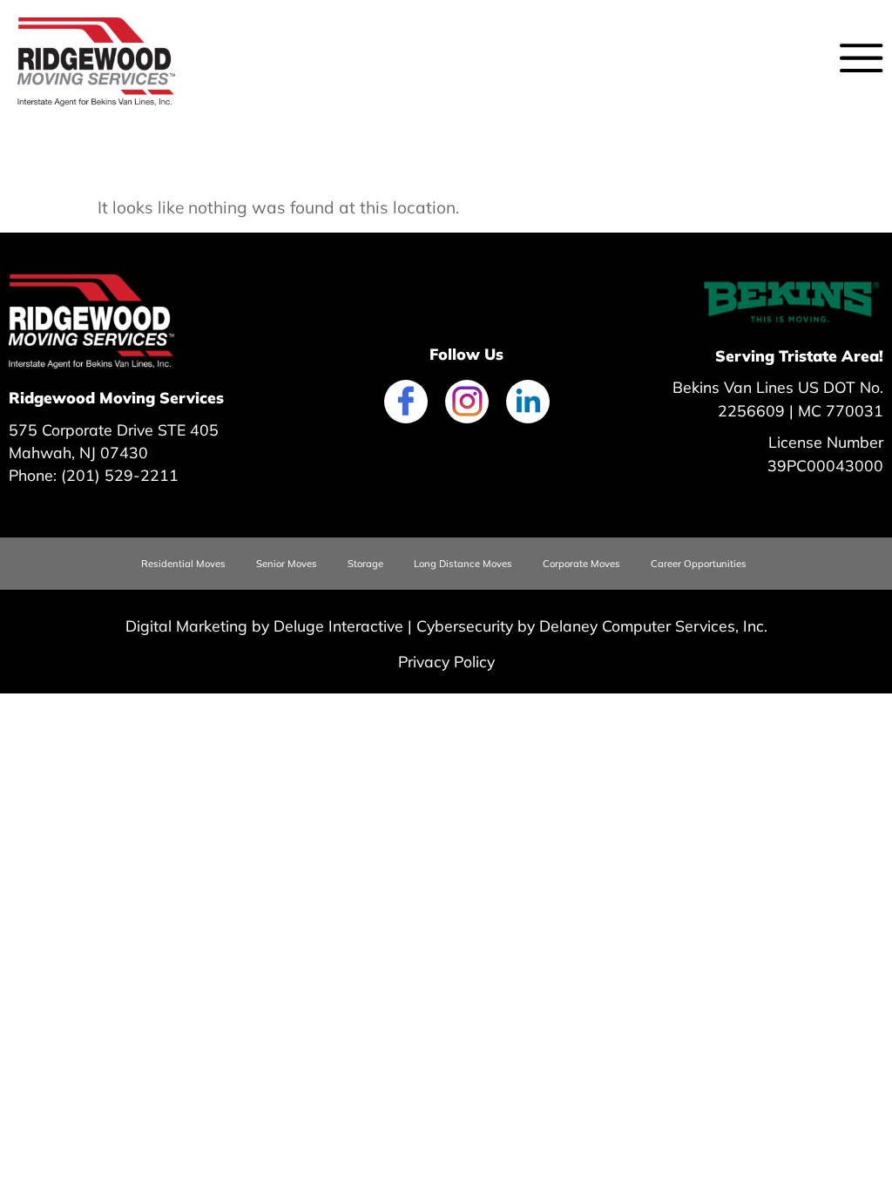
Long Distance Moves (463, 564)
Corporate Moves (581, 564)
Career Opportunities (699, 564)
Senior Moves (286, 564)
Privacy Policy (446, 661)
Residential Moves (183, 564)
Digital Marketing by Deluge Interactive (264, 625)
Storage (365, 564)
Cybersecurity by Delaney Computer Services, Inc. (591, 625)
